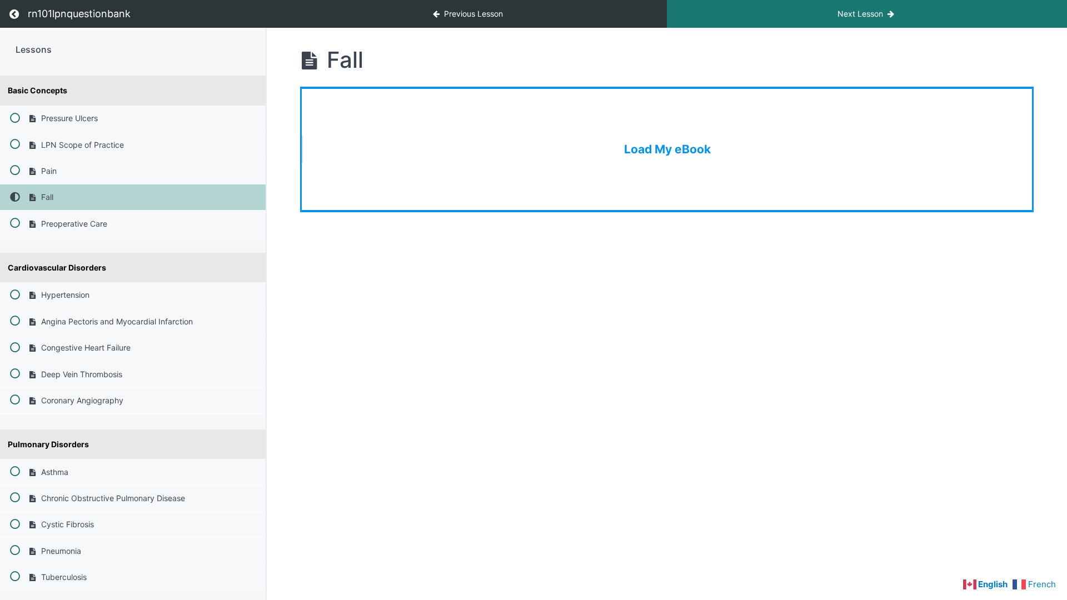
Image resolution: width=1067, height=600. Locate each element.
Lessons (34, 49)
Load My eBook (667, 149)
